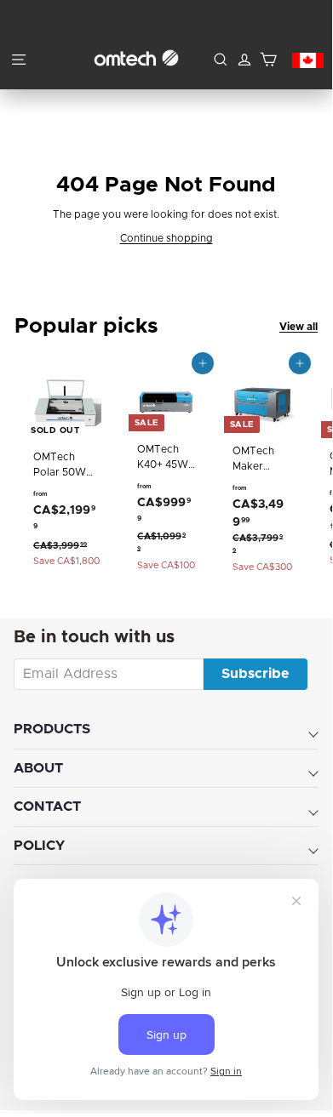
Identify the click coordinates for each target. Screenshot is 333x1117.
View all (298, 327)
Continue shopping (166, 238)
